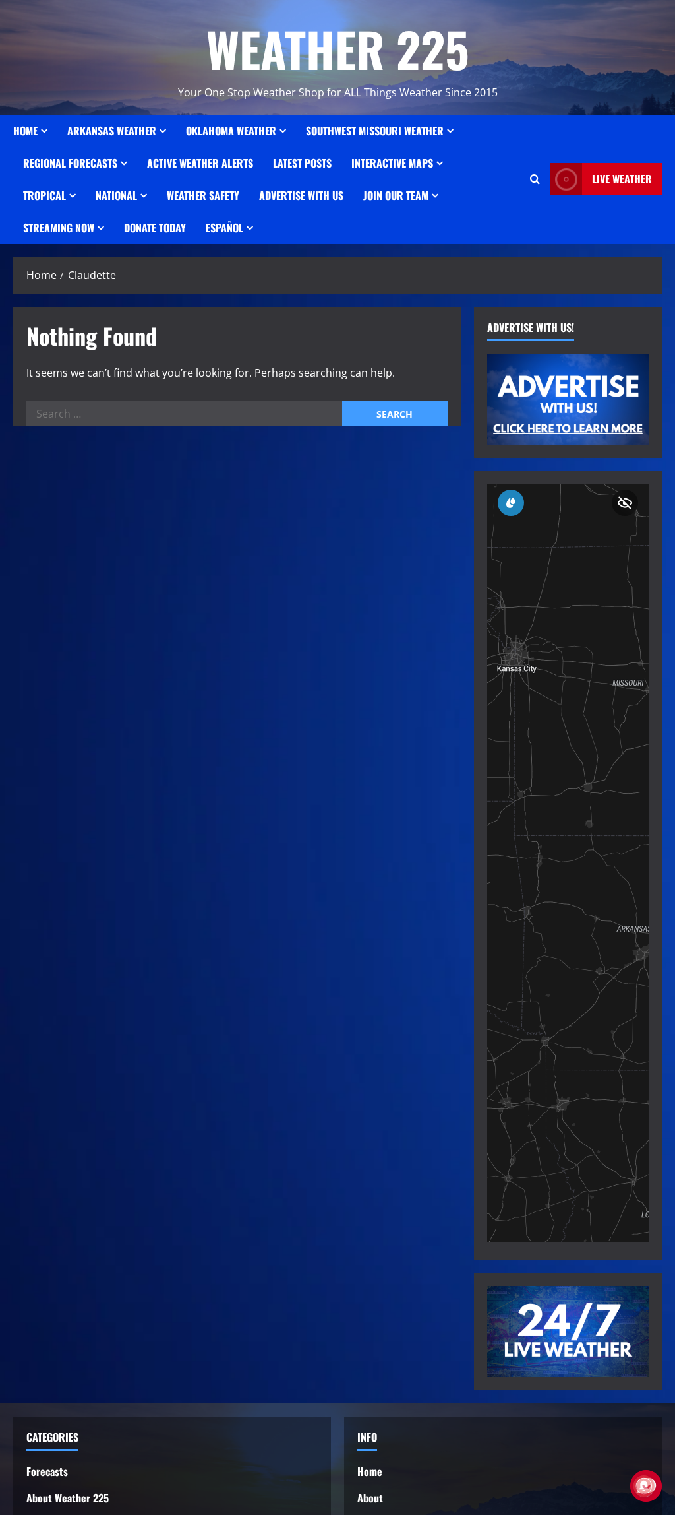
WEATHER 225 (337, 48)
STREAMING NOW (58, 228)
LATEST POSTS (302, 163)
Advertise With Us (301, 195)
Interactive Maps (392, 163)
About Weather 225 (67, 1498)
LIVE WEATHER (622, 179)
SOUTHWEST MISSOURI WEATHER (375, 131)
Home (25, 131)
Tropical (44, 195)
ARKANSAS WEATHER (111, 131)
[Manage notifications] (644, 1486)
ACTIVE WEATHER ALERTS (200, 163)
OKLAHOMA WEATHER (231, 131)
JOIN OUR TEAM (395, 195)
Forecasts (47, 1471)
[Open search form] (535, 179)
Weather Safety (203, 195)
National (116, 195)
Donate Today (155, 228)
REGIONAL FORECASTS (70, 163)
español (224, 228)
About (370, 1498)
